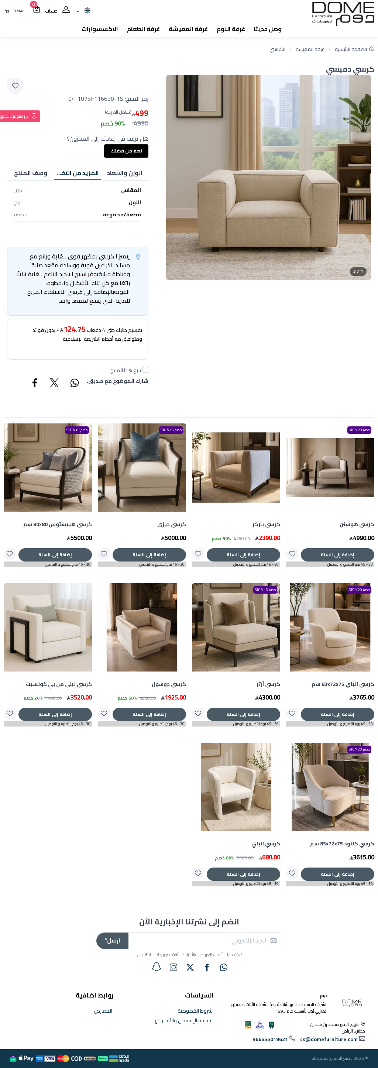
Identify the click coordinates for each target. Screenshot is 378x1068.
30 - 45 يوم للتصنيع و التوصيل (350, 564)
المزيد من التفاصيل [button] (76, 172)
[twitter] (190, 967)
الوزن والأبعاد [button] (124, 172)
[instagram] (173, 967)
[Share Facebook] (35, 384)
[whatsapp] (223, 967)
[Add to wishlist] (15, 86)
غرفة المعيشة (310, 49)
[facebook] (207, 967)
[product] (330, 467)
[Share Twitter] (54, 384)
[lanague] (82, 11)
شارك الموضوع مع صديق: (117, 381)
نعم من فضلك (126, 150)
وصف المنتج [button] (30, 172)
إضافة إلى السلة (337, 554)
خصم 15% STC (171, 429)
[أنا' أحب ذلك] (292, 554)
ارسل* (112, 940)
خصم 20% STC (359, 429)
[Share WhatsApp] (74, 384)
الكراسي (277, 49)
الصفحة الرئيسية (351, 49)
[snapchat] (156, 966)
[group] (268, 177)
